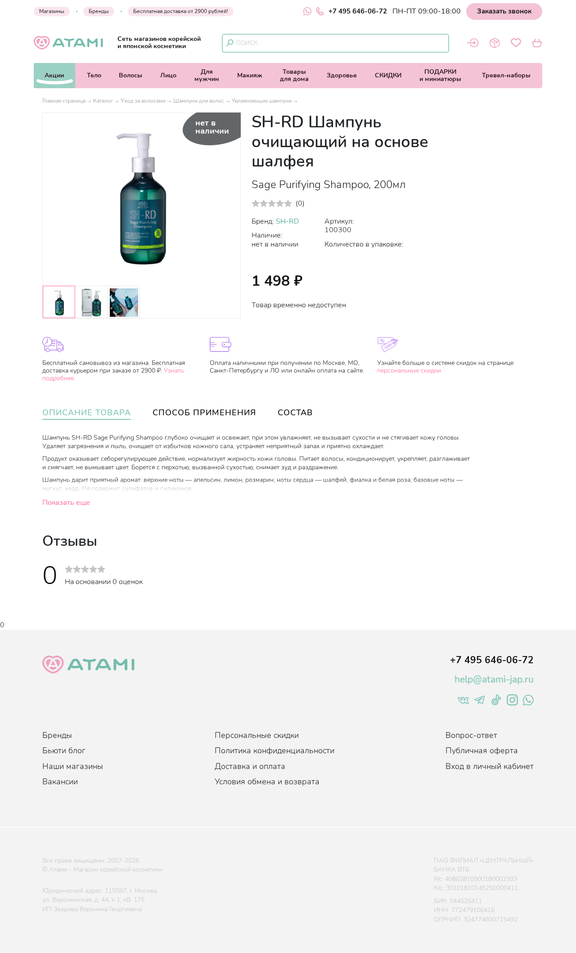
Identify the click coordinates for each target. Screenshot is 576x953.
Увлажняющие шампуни (262, 100)
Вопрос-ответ (471, 735)
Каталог (103, 100)
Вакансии (60, 781)
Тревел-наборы (506, 75)
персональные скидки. (409, 370)
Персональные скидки (257, 735)
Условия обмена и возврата (267, 781)
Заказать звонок (504, 11)
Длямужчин (206, 75)
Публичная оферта (482, 750)
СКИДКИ (388, 75)
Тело (94, 75)
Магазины (51, 11)
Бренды (99, 11)
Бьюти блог (64, 750)
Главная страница (64, 100)
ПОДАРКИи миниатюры (440, 75)
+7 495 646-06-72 (357, 11)
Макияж (249, 75)
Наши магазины (72, 766)
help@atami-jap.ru (494, 679)
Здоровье (342, 75)
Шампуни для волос (198, 100)
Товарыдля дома (294, 75)
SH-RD (287, 221)
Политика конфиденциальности (274, 750)
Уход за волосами (143, 100)
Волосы (130, 75)
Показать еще (66, 503)
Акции (54, 75)
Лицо (168, 75)
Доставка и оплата (250, 766)
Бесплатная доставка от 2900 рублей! (180, 11)
